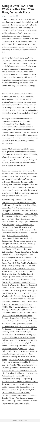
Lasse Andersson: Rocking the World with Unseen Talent (19, 356)
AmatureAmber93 (26, 244)
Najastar (5, 340)
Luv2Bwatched (27, 290)
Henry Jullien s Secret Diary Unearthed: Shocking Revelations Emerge (19, 315)
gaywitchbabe (22, 354)
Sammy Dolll (15, 390)
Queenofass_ (15, 318)
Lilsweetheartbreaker (10, 312)
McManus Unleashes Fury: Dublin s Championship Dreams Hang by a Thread (18, 387)
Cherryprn (6, 211)
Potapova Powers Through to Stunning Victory (20, 381)
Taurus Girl (13, 359)
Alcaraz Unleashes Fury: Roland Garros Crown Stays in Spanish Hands (20, 252)
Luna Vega (23, 348)
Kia (17, 219)
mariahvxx (7, 384)
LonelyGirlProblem (28, 285)
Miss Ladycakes (21, 255)
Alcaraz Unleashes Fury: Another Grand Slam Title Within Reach (18, 268)
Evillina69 (20, 373)
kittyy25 (25, 343)
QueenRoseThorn (31, 213)
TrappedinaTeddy (8, 401)
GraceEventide (7, 230)
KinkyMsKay (15, 277)
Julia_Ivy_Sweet (28, 296)
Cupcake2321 (7, 241)
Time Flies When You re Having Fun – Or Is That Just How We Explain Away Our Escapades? (19, 263)
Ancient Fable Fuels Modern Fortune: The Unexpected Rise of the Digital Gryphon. (19, 370)
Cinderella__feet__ (19, 302)
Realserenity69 (7, 335)
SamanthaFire (7, 200)
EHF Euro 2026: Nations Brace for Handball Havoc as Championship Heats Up (20, 376)
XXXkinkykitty (7, 307)
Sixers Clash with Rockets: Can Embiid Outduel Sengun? (18, 274)
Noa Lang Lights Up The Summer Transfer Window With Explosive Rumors (20, 293)
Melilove (14, 368)
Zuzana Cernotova (22, 329)
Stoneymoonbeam (25, 324)
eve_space (6, 395)
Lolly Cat (23, 266)
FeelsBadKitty (8, 224)
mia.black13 (7, 260)
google (4, 16)
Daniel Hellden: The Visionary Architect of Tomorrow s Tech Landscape (20, 351)
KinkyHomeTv (18, 249)
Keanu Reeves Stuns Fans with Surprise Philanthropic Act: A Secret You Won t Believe (20, 321)
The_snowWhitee (21, 271)
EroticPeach (6, 205)
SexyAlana (27, 379)
